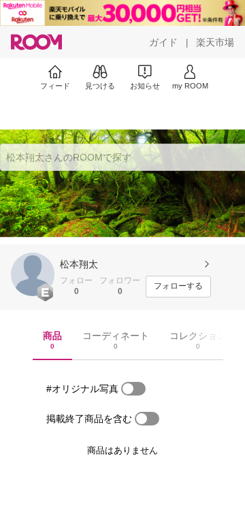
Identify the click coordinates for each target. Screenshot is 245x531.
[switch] (133, 389)
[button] (32, 274)
